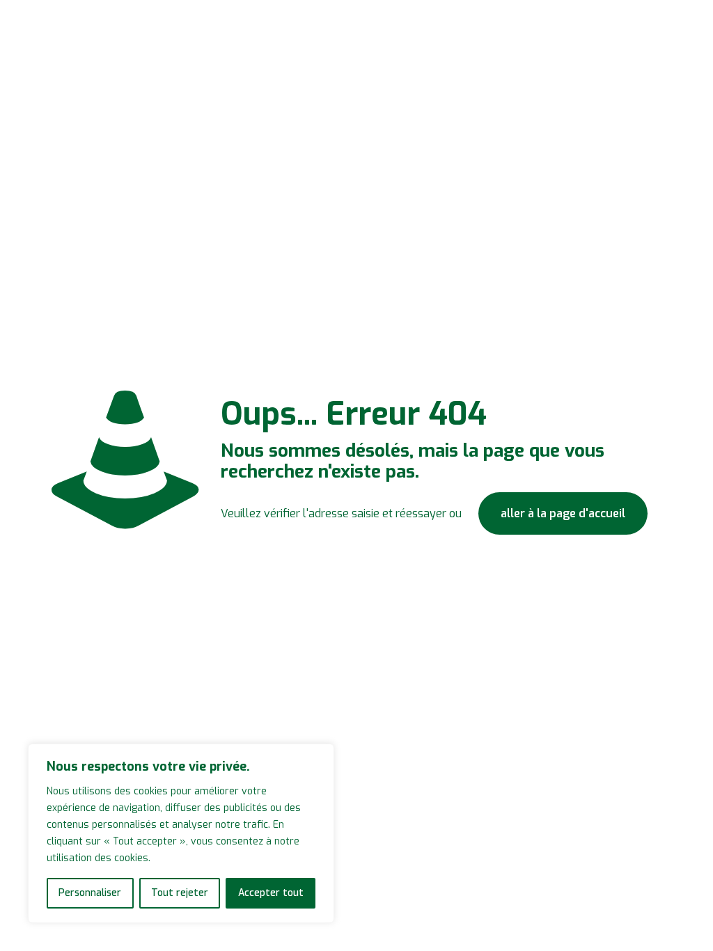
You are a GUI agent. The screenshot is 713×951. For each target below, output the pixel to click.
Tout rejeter (179, 892)
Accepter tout (271, 892)
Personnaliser (89, 892)
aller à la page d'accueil (563, 513)
